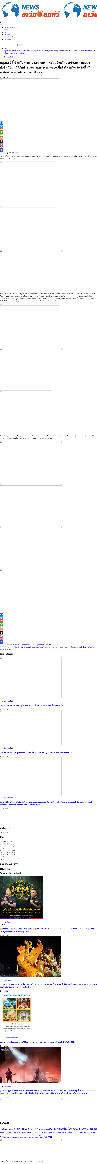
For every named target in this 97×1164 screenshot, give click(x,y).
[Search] (0, 43)
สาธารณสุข (77, 1133)
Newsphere (30, 1161)
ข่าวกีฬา (6, 32)
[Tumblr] (48, 141)
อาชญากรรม (12, 1137)
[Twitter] (48, 126)
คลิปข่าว (6, 30)
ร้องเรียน (39, 1133)
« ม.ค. (2, 859)
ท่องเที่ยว (7, 34)
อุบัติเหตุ (19, 1137)
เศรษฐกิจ (28, 1137)
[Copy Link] (48, 144)
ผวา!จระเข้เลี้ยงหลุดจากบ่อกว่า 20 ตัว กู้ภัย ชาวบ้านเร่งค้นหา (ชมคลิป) (32, 645)
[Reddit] (48, 129)
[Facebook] (48, 123)
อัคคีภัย (4, 1137)
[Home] (0, 22)
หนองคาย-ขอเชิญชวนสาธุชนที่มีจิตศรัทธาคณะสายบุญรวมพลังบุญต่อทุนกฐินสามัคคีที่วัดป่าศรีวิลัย (37, 1042)
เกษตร (24, 1137)
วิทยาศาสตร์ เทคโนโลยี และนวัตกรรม (57, 1133)
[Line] (48, 132)
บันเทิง (6, 1133)
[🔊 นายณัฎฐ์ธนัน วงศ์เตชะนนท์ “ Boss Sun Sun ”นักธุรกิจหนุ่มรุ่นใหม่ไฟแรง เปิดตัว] (30, 1082)
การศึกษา (3, 1129)
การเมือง (10, 1129)
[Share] (48, 150)
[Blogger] (48, 138)
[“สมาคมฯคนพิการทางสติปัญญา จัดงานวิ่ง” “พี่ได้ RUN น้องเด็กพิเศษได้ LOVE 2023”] (31, 697)
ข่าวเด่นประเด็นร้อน (10, 27)
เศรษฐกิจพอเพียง (35, 1137)
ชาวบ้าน (85, 1129)
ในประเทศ (7, 39)
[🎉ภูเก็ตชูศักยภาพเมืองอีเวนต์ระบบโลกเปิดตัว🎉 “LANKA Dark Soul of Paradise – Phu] (21, 918)
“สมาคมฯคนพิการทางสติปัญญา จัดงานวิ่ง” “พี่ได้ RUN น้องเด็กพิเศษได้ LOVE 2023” (32, 705)
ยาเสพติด (34, 1133)
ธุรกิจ (5, 924)
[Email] (48, 135)
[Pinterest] (48, 147)
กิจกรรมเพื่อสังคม (10, 57)
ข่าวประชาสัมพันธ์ (44, 1129)
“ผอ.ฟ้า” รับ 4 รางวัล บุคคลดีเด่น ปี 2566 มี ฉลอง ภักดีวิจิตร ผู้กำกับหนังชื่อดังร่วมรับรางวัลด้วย (36, 752)
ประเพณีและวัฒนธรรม (11, 37)
